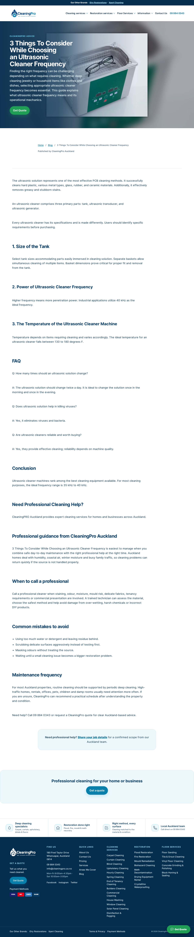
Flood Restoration (143, 852)
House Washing (115, 900)
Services (83, 865)
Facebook (52, 882)
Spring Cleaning (115, 877)
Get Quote (19, 110)
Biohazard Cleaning (144, 865)
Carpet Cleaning (115, 855)
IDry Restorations (98, 2)
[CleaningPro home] (23, 13)
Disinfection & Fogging (114, 914)
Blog (50, 145)
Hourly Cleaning (115, 872)
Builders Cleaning (116, 888)
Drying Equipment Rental (143, 878)
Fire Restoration (142, 856)
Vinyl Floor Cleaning (172, 861)
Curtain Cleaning (116, 859)
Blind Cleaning (114, 864)
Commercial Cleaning (113, 894)
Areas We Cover (87, 869)
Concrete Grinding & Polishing (172, 866)
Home (41, 145)
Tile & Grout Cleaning (173, 856)
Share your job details (92, 737)
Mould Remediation (144, 861)
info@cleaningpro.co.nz (59, 868)
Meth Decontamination (143, 871)
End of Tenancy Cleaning (115, 882)
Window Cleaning (116, 904)
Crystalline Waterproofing (141, 885)
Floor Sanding (169, 852)
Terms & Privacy (97, 931)
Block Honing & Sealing (170, 874)
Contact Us (161, 13)
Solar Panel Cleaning (118, 908)
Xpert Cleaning (116, 2)
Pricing (83, 861)
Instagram (64, 882)
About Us (84, 852)
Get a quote (96, 790)
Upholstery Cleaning (117, 868)
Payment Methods (19, 889)
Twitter (74, 882)
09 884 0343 (177, 13)
